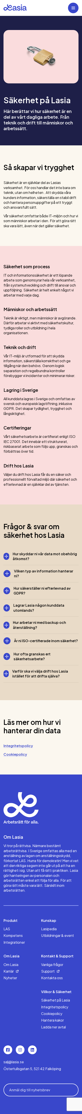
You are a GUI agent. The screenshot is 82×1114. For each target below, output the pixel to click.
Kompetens (13, 935)
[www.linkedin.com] (32, 1049)
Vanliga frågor (52, 964)
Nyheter (10, 977)
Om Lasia (10, 964)
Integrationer (14, 942)
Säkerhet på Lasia (55, 1000)
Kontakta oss (52, 977)
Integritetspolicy (54, 1007)
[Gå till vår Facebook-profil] (7, 1049)
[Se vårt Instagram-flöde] (20, 1049)
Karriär (8, 971)
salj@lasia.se (13, 1062)
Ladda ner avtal (53, 1027)
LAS (6, 928)
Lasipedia (49, 928)
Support (48, 971)
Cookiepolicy (51, 1013)
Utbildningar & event (57, 935)
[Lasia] (15, 7)
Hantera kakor (52, 1020)
